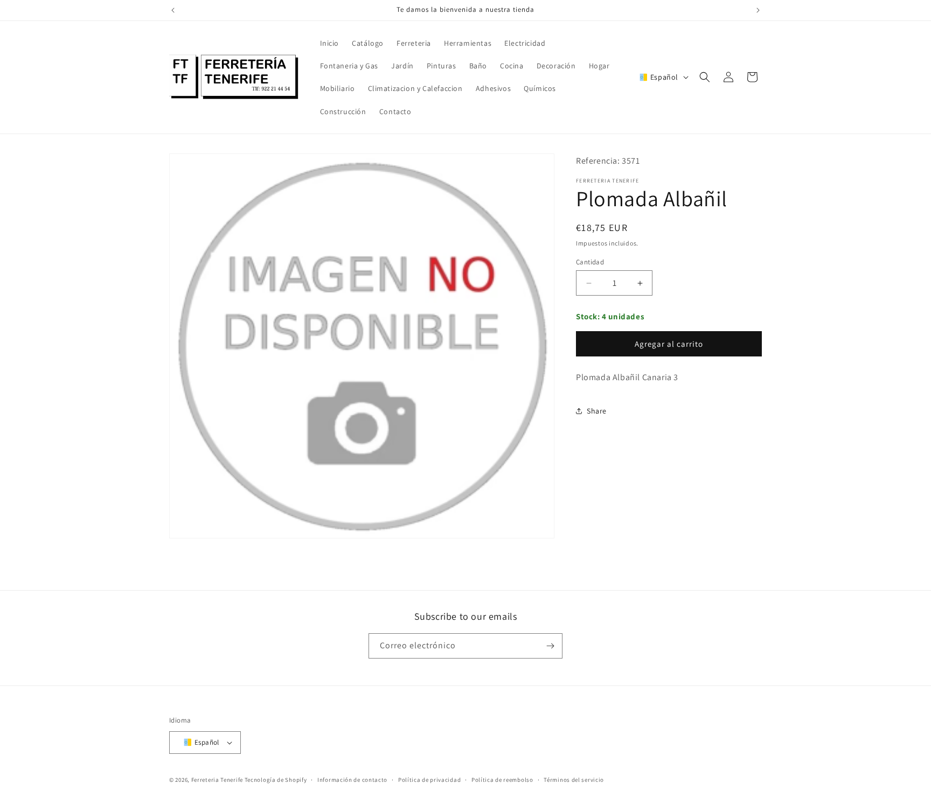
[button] (705, 77)
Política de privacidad (429, 779)
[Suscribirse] (550, 646)
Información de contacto (352, 779)
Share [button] (597, 411)
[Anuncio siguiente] (758, 10)
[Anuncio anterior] (173, 10)
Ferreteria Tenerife (217, 780)
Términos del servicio (574, 779)
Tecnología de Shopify (276, 780)
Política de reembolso (502, 779)
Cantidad (590, 262)
